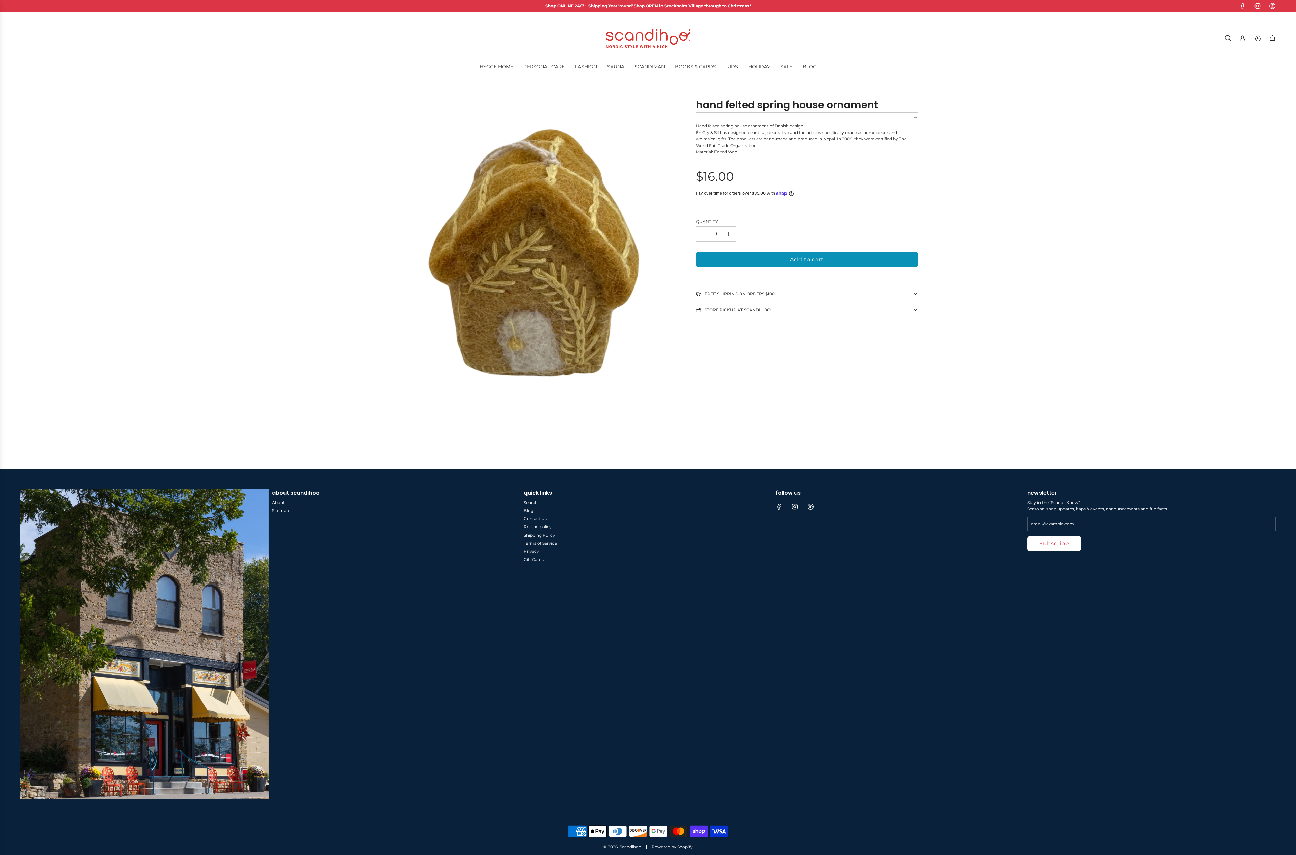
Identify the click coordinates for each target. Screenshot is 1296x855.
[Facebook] (1242, 6)
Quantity (707, 221)
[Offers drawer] (1257, 38)
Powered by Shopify (672, 846)
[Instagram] (1257, 6)
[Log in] (1242, 38)
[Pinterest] (1272, 6)
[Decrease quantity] (703, 234)
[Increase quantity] (728, 234)
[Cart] (1272, 38)
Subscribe (1054, 543)
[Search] (1227, 38)
